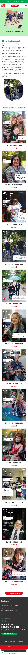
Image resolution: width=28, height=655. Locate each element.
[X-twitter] (7, 621)
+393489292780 (11, 608)
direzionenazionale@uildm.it (12, 610)
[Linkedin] (5, 621)
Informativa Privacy (10, 641)
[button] (26, 5)
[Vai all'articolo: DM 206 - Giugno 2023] (14, 365)
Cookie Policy (19, 641)
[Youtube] (9, 621)
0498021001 (9, 607)
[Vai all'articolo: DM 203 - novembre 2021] (14, 484)
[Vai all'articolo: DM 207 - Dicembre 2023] (14, 325)
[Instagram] (4, 621)
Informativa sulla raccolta (9, 653)
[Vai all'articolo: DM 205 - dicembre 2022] (14, 405)
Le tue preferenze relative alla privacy (13, 651)
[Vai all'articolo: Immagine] (14, 127)
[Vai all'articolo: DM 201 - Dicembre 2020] (14, 564)
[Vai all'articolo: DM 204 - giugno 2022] (14, 445)
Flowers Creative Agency (15, 646)
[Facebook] (2, 621)
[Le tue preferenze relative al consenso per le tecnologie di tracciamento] (2, 652)
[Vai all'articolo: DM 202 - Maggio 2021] (14, 524)
